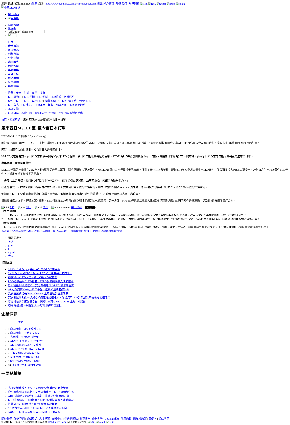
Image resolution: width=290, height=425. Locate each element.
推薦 (10, 92)
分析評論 (13, 57)
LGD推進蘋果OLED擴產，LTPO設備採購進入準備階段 (41, 281)
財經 (26, 92)
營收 (50, 104)
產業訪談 (13, 74)
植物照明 (50, 100)
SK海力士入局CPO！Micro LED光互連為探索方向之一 (40, 273)
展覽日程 (26, 112)
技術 (42, 92)
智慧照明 (69, 96)
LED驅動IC (14, 96)
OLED (62, 100)
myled (11, 252)
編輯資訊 (32, 418)
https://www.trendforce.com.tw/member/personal (70, 3)
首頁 (10, 41)
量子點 (72, 100)
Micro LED (85, 100)
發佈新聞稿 (71, 418)
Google (12, 28)
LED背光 (13, 104)
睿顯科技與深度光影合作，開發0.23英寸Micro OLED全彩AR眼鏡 (46, 301)
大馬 (10, 255)
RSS (12, 207)
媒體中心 (57, 418)
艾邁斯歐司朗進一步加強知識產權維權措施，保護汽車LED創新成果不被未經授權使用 (59, 297)
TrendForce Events (45, 112)
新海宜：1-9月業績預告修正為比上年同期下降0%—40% (34, 231)
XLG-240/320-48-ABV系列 (25, 345)
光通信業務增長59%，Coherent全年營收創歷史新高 (38, 293)
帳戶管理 (109, 3)
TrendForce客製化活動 (70, 112)
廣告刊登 (97, 418)
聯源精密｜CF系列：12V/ (25, 332)
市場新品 (13, 49)
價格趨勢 (13, 66)
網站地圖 (163, 418)
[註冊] (34, 3)
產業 (18, 92)
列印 (28, 207)
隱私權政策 (140, 418)
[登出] (100, 3)
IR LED (25, 100)
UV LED (13, 100)
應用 (34, 92)
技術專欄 (13, 82)
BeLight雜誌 (112, 418)
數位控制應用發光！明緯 (25, 361)
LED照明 (42, 96)
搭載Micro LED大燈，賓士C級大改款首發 (32, 277)
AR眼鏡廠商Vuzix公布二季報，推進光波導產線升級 (38, 289)
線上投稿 (13, 14)
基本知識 (13, 108)
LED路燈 (56, 96)
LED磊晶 (40, 104)
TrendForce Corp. (56, 421)
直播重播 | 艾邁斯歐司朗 (24, 357)
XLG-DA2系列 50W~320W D (27, 349)
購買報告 (13, 62)
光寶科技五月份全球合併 (25, 336)
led (9, 249)
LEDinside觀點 (76, 104)
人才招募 (44, 418)
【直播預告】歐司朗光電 (26, 365)
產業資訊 (13, 45)
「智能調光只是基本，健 (25, 353)
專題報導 (13, 70)
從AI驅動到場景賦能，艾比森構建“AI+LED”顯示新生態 (41, 285)
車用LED (37, 100)
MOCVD (61, 104)
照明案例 (13, 78)
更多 (20, 322)
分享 (45, 207)
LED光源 (29, 96)
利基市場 (13, 53)
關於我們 (6, 418)
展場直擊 (13, 112)
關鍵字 (153, 418)
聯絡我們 (121, 3)
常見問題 (134, 3)
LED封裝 (26, 104)
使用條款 (126, 418)
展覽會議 (13, 86)
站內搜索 (13, 25)
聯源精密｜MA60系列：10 (25, 328)
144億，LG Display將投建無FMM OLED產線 (34, 269)
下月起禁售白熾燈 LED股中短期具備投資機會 (95, 231)
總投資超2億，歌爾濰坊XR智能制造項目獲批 (35, 305)
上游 (10, 241)
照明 (10, 245)
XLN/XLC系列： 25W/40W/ (26, 340)
